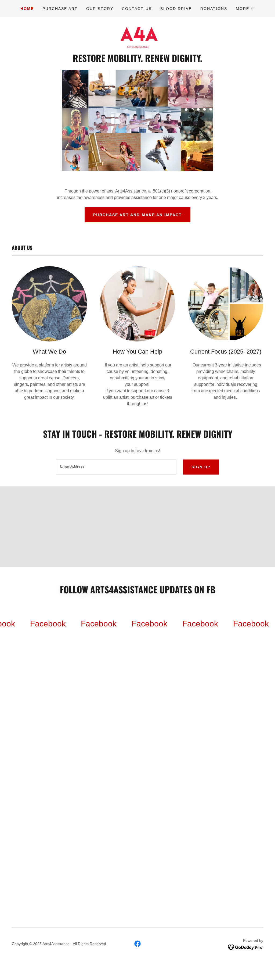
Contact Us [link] (136, 8)
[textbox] (116, 467)
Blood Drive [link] (176, 8)
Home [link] (27, 8)
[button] (245, 8)
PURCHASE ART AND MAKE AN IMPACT (137, 215)
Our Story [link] (99, 8)
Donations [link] (213, 8)
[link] (137, 36)
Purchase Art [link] (60, 8)
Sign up (201, 467)
